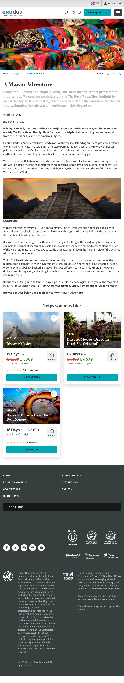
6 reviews (33, 442)
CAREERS (67, 489)
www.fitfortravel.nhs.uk (101, 599)
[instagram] (24, 547)
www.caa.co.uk (28, 633)
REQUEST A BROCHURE (15, 482)
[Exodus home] (12, 13)
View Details (32, 377)
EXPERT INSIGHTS (71, 475)
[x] (15, 547)
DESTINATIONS (70, 482)
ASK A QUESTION (97, 12)
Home (6, 73)
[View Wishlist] (74, 13)
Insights (17, 73)
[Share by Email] (108, 74)
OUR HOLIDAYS (11, 496)
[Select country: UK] (94, 3)
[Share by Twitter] (119, 74)
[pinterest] (32, 547)
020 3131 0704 (80, 13)
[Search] (66, 13)
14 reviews (33, 370)
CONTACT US (10, 475)
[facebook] (6, 547)
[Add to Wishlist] (54, 318)
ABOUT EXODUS (11, 489)
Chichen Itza (44, 128)
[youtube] (41, 547)
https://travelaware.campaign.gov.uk (101, 588)
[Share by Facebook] (114, 74)
